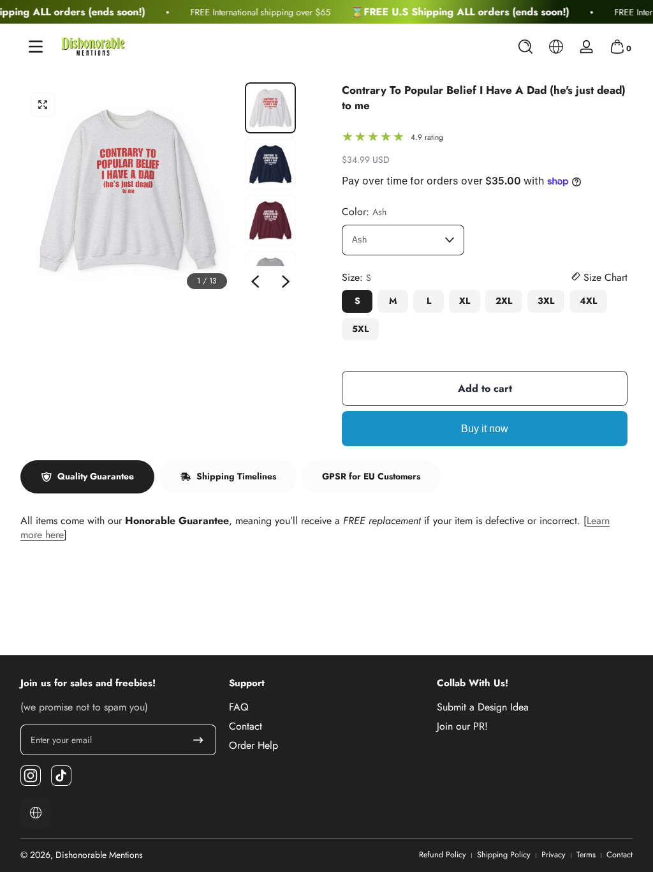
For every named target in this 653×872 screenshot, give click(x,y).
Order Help (253, 746)
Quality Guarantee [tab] (95, 476)
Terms (586, 855)
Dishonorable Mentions (99, 854)
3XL (546, 300)
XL (464, 300)
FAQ (239, 707)
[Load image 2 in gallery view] (270, 164)
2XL (503, 300)
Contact (245, 726)
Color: (364, 212)
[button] (525, 46)
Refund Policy (442, 855)
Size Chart (603, 278)
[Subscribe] (198, 740)
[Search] (525, 46)
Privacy (553, 855)
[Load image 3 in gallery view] (270, 220)
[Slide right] (285, 281)
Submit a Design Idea (483, 707)
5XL (360, 328)
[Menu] (35, 46)
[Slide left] (255, 281)
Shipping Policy (504, 855)
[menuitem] (327, 707)
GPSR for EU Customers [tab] (371, 476)
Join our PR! (462, 726)
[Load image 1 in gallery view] (270, 107)
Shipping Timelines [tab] (236, 476)
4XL (588, 300)
